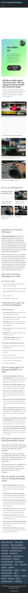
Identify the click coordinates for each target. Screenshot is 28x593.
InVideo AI (16, 570)
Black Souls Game (19, 562)
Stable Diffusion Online (7, 573)
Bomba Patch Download (7, 564)
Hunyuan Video (5, 545)
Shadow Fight (23, 564)
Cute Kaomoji (5, 550)
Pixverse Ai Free (13, 553)
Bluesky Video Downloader (17, 545)
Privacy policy (14, 591)
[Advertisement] (14, 23)
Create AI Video (18, 581)
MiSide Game (16, 559)
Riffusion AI (11, 567)
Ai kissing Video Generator (16, 550)
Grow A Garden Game (6, 575)
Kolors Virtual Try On (18, 556)
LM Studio (23, 570)
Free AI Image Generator (7, 581)
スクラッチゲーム (5, 547)
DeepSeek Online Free (6, 559)
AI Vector (18, 578)
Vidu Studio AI (5, 553)
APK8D (15, 573)
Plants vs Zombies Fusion (7, 542)
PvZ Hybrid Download (6, 556)
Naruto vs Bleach (19, 542)
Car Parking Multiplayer (11, 2)
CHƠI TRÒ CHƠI (15, 68)
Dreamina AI (11, 578)
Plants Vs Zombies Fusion (7, 562)
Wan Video (4, 567)
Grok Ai (16, 564)
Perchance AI (16, 575)
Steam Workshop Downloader (18, 547)
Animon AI (23, 575)
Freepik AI (4, 578)
